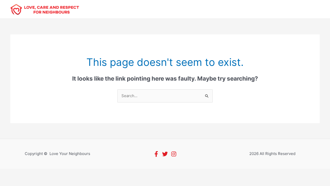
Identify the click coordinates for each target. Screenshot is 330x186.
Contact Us (305, 9)
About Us (122, 9)
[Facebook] (156, 154)
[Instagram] (174, 154)
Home (99, 9)
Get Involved (152, 9)
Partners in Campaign (240, 9)
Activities (277, 9)
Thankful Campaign (191, 9)
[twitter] (165, 154)
